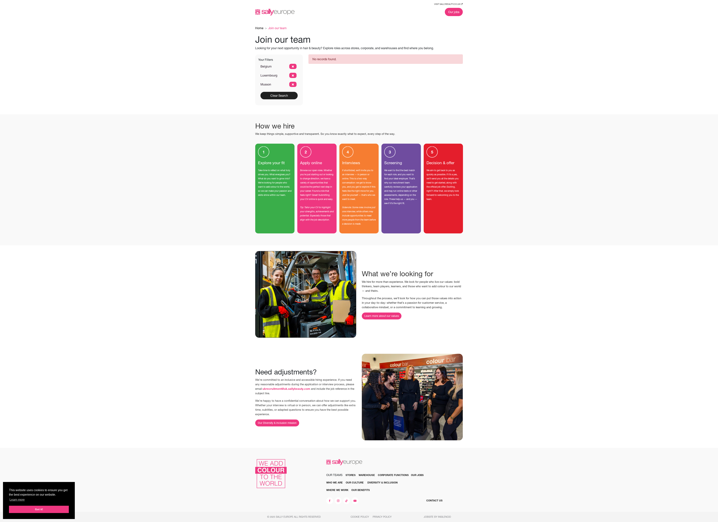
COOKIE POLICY (360, 516)
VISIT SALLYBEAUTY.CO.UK (447, 4)
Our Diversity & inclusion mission (277, 423)
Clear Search (279, 95)
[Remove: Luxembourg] (293, 75)
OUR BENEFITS (360, 490)
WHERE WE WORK (337, 490)
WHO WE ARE (334, 482)
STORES (351, 475)
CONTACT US (434, 500)
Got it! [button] (39, 509)
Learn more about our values (381, 316)
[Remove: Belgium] (293, 66)
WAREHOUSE (367, 475)
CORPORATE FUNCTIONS (393, 475)
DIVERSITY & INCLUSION (382, 482)
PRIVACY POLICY (382, 516)
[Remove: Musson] (293, 84)
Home (259, 28)
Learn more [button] (17, 499)
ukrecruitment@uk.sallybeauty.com (286, 389)
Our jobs (453, 12)
